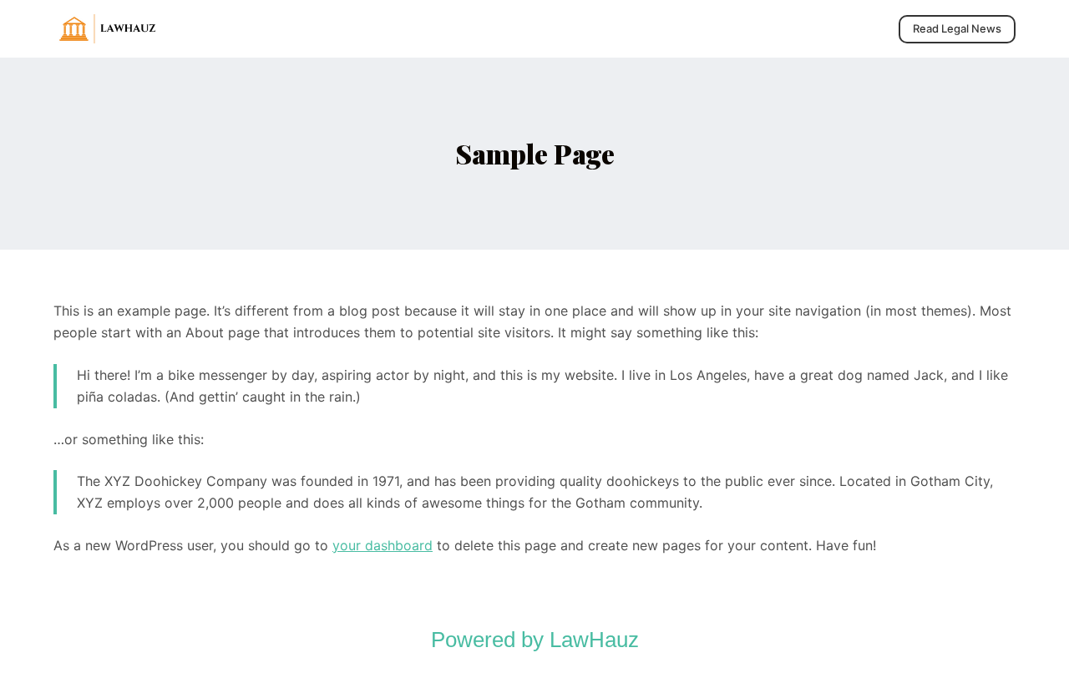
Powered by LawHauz (535, 639)
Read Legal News (957, 28)
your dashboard (382, 545)
